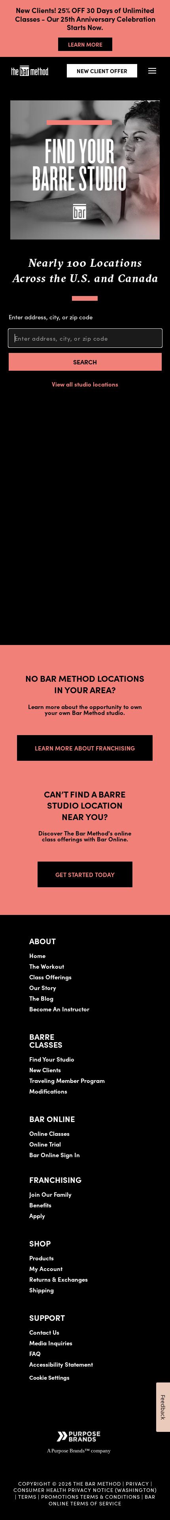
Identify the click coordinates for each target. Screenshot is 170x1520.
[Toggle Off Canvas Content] (152, 70)
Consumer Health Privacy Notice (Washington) (85, 1489)
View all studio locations (85, 384)
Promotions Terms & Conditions (91, 1496)
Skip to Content (88, 30)
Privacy (137, 1483)
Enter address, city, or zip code (51, 317)
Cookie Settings (49, 1377)
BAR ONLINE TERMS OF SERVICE (102, 1500)
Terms (27, 1496)
